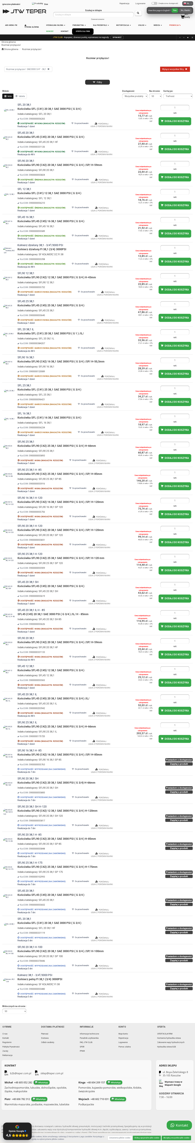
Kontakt (5, 1038)
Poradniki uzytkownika (89, 1038)
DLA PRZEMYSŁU (100, 25)
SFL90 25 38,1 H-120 (30, 553)
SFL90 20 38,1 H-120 (30, 525)
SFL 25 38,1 (24, 385)
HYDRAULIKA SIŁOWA (55, 25)
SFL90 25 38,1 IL (27, 722)
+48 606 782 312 (21, 1099)
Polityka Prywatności (11, 1047)
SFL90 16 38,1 (26, 357)
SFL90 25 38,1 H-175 (30, 862)
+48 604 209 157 (96, 1082)
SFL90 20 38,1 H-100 (30, 947)
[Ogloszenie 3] (188, 37)
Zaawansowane (97, 19)
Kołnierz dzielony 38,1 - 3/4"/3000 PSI (40, 245)
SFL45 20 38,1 (26, 132)
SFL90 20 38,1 (26, 160)
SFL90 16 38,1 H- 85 (29, 750)
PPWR (82, 1051)
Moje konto (123, 1034)
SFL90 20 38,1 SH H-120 (32, 806)
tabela (21, 96)
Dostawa (45, 1038)
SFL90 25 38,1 (26, 441)
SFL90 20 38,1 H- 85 (29, 834)
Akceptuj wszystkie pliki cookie (176, 1138)
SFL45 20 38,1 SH (28, 582)
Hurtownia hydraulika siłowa (169, 1038)
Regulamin (7, 1042)
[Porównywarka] (167, 11)
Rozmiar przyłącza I (31, 49)
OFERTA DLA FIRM (164, 1034)
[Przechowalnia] (175, 11)
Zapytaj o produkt (179, 764)
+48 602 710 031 (99, 1099)
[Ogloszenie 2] (184, 37)
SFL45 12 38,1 (26, 666)
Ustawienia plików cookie (119, 1138)
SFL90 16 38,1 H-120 (30, 497)
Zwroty (5, 1051)
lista (9, 96)
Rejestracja (124, 3)
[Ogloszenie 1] (180, 37)
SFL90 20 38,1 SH (28, 778)
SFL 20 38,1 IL (26, 329)
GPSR (82, 1047)
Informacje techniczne (89, 1034)
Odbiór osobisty (47, 1042)
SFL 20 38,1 (24, 104)
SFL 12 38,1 (24, 189)
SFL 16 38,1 (24, 413)
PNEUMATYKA (78, 25)
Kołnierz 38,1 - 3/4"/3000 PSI (35, 975)
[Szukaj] (138, 13)
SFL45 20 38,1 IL (27, 694)
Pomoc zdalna (125, 1047)
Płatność (44, 1034)
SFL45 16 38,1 (26, 217)
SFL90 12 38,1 (26, 273)
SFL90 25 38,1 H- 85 (29, 469)
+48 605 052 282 (23, 1082)
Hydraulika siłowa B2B (166, 1047)
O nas (4, 1034)
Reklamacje (7, 1055)
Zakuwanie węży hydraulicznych (170, 1042)
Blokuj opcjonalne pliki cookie (147, 1138)
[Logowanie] (151, 11)
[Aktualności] (159, 11)
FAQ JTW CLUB (86, 1042)
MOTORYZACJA (122, 25)
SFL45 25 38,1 (26, 301)
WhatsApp (43, 1082)
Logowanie (140, 3)
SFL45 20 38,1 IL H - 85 (31, 610)
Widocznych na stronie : (14, 1006)
